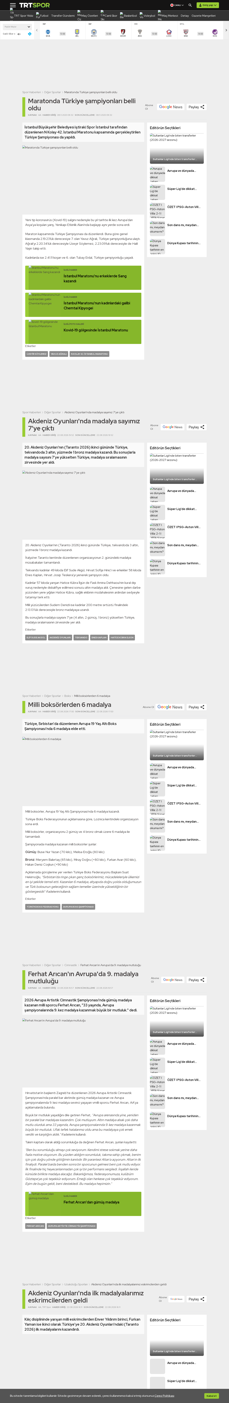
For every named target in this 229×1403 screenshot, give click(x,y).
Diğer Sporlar (52, 92)
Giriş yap (208, 5)
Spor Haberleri (31, 92)
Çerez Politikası (164, 1396)
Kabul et (212, 1395)
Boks (67, 696)
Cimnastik (70, 965)
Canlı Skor (8, 33)
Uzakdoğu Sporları (76, 1284)
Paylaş (194, 107)
